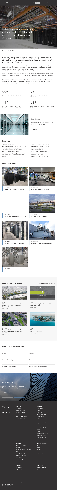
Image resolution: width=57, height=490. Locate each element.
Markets (4, 51)
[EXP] (5, 3)
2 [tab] (19, 397)
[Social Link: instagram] (6, 412)
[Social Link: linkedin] (3, 412)
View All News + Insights (46, 283)
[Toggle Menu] (54, 3)
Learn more (36, 129)
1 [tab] (7, 397)
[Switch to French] (50, 3)
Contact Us (7, 392)
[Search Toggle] (33, 2)
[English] (47, 3)
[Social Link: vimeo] (9, 412)
